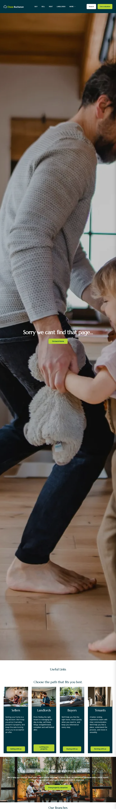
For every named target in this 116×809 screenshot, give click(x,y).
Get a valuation (105, 7)
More (71, 7)
